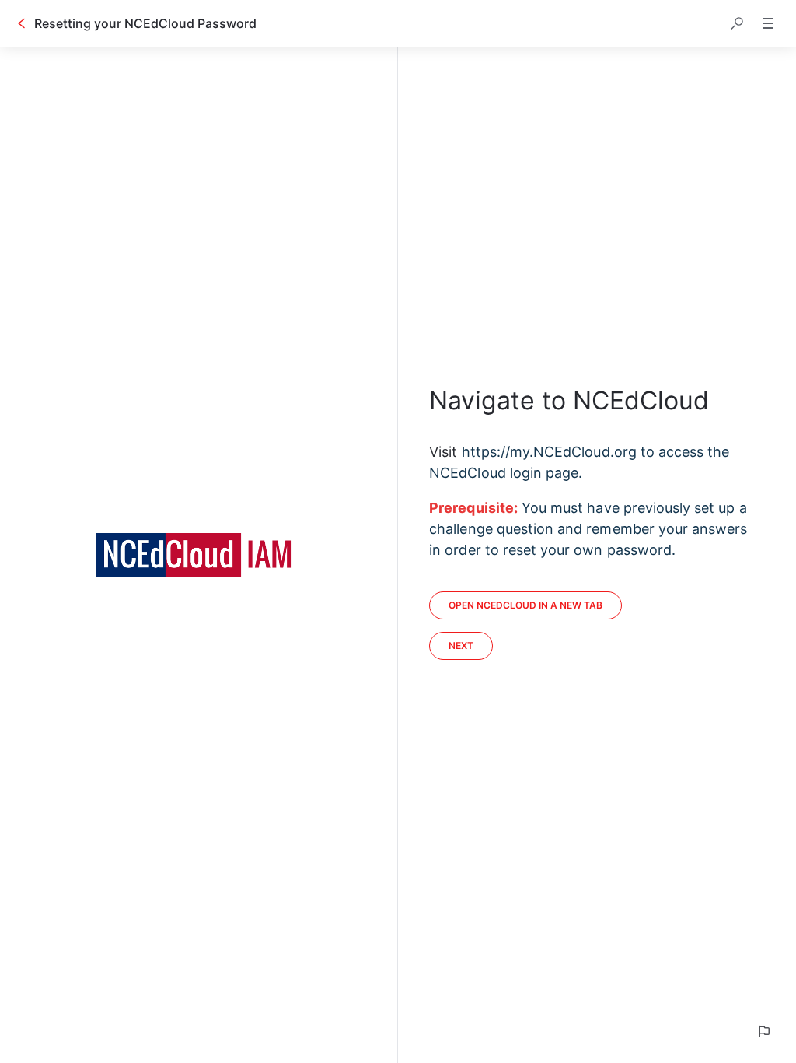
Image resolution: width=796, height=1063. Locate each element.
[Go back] (21, 23)
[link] (525, 605)
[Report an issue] (763, 1031)
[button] (737, 23)
